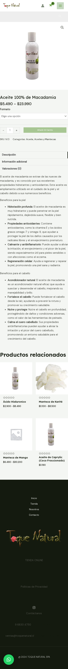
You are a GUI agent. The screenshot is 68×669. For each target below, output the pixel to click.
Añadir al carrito (45, 130)
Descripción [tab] (9, 154)
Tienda (34, 503)
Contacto (34, 514)
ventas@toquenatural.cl (48, 636)
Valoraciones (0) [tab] (11, 168)
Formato (5, 109)
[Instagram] (34, 607)
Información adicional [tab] (14, 161)
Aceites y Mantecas (45, 139)
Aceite (29, 139)
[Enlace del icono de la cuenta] (42, 5)
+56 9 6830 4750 (42, 624)
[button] (62, 27)
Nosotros (34, 509)
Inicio (34, 498)
